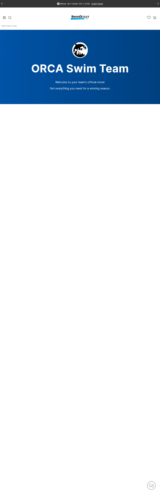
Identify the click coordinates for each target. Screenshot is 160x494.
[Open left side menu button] (4, 18)
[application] (151, 485)
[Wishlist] (149, 18)
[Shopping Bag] (155, 18)
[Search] (10, 18)
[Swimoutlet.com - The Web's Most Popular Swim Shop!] (80, 17)
